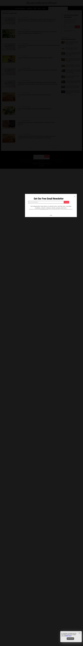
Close (51, 215)
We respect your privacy (44, 209)
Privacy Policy (68, 635)
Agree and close (70, 638)
